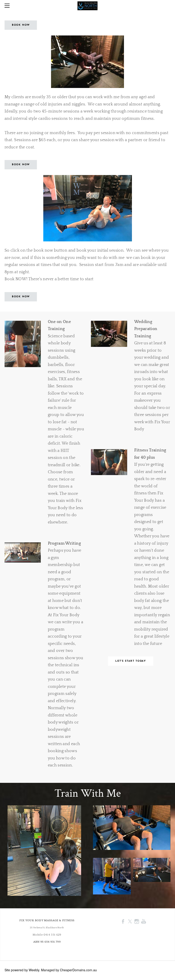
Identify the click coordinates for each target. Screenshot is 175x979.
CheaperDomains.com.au (78, 970)
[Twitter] (130, 921)
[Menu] (8, 5)
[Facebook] (123, 921)
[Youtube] (143, 921)
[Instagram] (136, 921)
